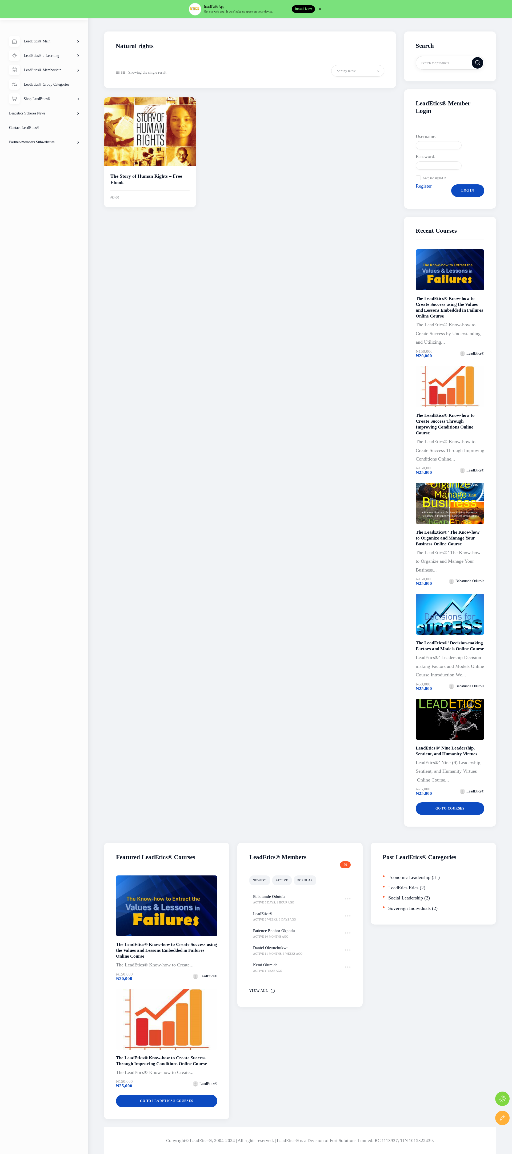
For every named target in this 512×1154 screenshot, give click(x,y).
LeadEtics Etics (403, 887)
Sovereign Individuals (409, 908)
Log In (467, 190)
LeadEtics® (262, 913)
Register (424, 186)
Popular (305, 880)
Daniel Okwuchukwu (271, 948)
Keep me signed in (434, 178)
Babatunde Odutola (269, 896)
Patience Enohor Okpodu (274, 931)
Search (477, 63)
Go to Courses (449, 808)
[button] (117, 72)
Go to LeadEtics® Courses (166, 1101)
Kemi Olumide (265, 965)
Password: (425, 156)
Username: (426, 136)
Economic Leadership (409, 877)
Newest (260, 880)
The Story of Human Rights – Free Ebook (146, 179)
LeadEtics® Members (277, 857)
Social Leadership (405, 898)
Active (282, 880)
